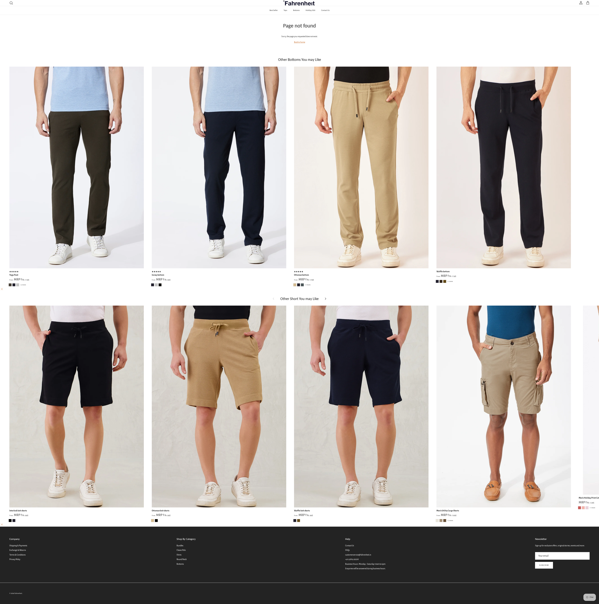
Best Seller (274, 10)
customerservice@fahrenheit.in (358, 555)
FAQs (347, 550)
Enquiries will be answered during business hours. (365, 568)
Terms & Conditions (17, 555)
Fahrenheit (18, 593)
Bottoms (296, 10)
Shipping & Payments (18, 546)
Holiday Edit (310, 10)
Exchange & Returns (17, 550)
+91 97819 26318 (352, 559)
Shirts (179, 555)
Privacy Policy (14, 559)
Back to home (299, 42)
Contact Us (325, 10)
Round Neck (182, 559)
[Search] (11, 3)
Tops (285, 10)
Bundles (180, 546)
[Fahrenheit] (299, 3)
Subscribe (544, 565)
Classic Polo (181, 550)
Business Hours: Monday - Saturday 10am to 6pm (365, 564)
